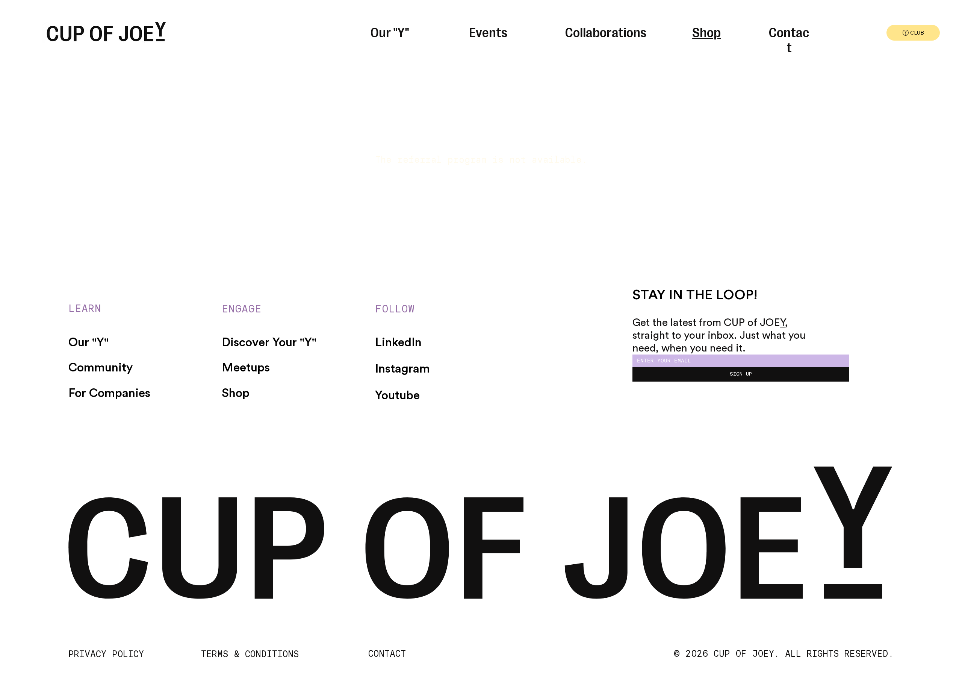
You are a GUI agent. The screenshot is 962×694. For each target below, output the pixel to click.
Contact (789, 39)
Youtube (397, 395)
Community (100, 368)
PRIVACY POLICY (106, 654)
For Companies (109, 393)
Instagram (402, 369)
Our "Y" (390, 31)
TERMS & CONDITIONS (250, 654)
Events (488, 31)
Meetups (246, 368)
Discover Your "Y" (269, 342)
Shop (706, 31)
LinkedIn (398, 342)
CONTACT (387, 653)
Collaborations (605, 31)
